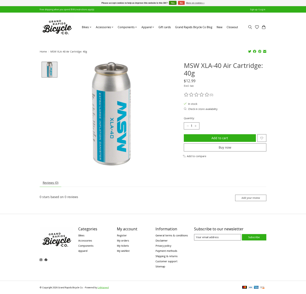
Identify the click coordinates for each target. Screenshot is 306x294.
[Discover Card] (262, 287)
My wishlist (123, 251)
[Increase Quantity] (195, 125)
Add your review (251, 197)
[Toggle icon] (250, 27)
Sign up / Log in (257, 9)
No (181, 3)
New (219, 27)
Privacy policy (163, 245)
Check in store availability (202, 109)
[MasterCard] (244, 287)
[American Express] (256, 287)
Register (122, 235)
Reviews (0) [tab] (50, 183)
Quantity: (189, 118)
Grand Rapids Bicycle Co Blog (193, 27)
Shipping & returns (166, 256)
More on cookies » (195, 3)
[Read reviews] (197, 94)
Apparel (82, 251)
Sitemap (160, 266)
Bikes (81, 235)
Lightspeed (103, 287)
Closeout (232, 27)
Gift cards (164, 27)
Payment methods (166, 251)
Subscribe (254, 237)
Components (86, 245)
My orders (123, 240)
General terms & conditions (171, 235)
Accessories (85, 240)
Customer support (166, 261)
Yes (173, 3)
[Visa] (250, 287)
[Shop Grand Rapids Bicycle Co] (57, 27)
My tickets (123, 245)
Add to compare (196, 156)
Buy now (225, 147)
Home (43, 51)
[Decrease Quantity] (187, 125)
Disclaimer (161, 240)
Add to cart (219, 138)
